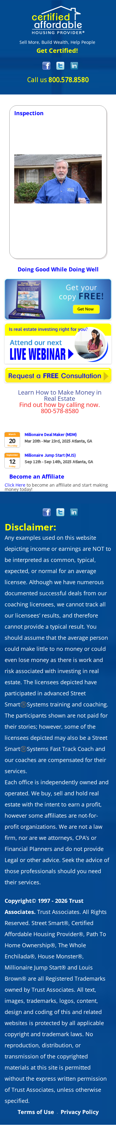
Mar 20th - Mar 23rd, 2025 (48, 440)
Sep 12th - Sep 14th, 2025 (48, 461)
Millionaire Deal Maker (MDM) (51, 434)
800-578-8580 (60, 411)
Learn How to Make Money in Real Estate (59, 395)
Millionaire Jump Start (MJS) (50, 455)
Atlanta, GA (82, 441)
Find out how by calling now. (59, 405)
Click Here (15, 485)
